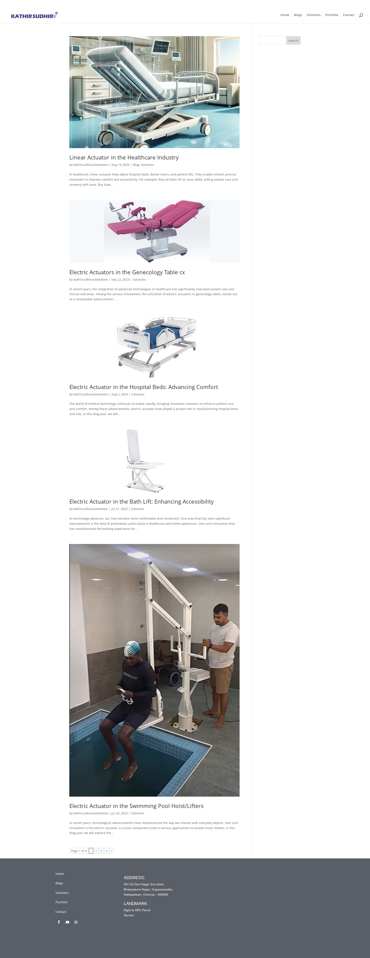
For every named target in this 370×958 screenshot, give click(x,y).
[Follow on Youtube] (67, 922)
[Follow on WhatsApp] (76, 922)
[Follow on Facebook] (58, 922)
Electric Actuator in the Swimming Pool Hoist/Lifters (136, 806)
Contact (349, 15)
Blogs (298, 15)
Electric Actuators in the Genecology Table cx (127, 272)
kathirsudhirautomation (91, 165)
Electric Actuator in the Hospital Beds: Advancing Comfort (143, 387)
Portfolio (331, 15)
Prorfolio (61, 902)
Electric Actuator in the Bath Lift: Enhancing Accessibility (141, 501)
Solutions (314, 15)
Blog (136, 165)
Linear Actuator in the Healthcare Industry (124, 157)
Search (293, 40)
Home (284, 15)
